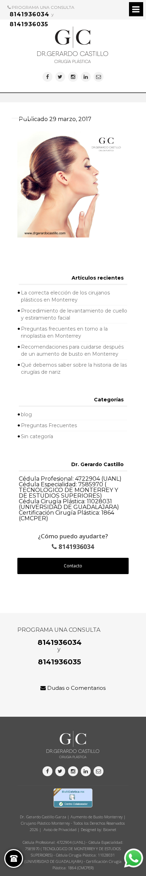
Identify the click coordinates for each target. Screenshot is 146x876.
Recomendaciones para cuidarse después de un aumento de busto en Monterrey (72, 350)
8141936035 (29, 24)
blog (26, 414)
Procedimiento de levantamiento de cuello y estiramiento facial (74, 314)
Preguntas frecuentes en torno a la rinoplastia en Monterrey (64, 332)
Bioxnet (109, 829)
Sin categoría (37, 436)
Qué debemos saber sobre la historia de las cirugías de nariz (74, 368)
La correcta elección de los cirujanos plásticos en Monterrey (65, 296)
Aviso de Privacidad (60, 829)
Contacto (73, 566)
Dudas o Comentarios (76, 688)
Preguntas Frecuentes (49, 425)
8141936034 (29, 14)
